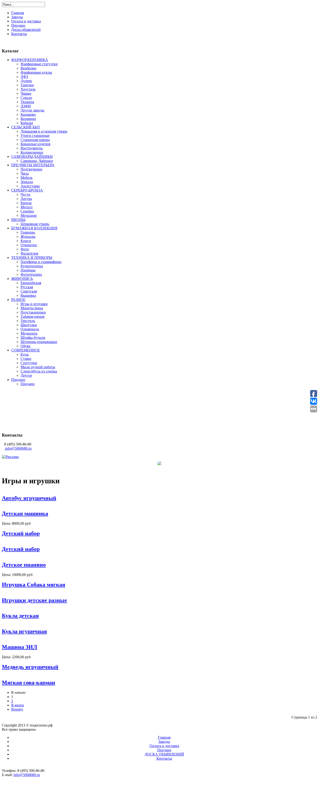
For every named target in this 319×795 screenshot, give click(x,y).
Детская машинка (25, 513)
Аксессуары (30, 186)
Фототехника (31, 274)
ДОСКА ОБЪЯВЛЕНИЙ (164, 754)
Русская (27, 287)
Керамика (28, 119)
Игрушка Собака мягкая (33, 585)
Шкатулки (29, 325)
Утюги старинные (35, 135)
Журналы (28, 236)
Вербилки (28, 68)
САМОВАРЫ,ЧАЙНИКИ (32, 157)
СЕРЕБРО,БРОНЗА (27, 190)
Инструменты (32, 148)
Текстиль (28, 321)
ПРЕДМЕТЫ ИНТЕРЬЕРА (32, 165)
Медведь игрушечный (30, 667)
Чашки (26, 93)
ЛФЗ (24, 77)
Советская (29, 291)
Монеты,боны (32, 308)
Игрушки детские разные (34, 600)
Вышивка (28, 295)
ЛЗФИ (26, 106)
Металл (26, 207)
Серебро (27, 211)
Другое (26, 375)
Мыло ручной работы (38, 367)
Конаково (28, 114)
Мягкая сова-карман (28, 682)
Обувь (25, 346)
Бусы (25, 354)
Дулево (26, 81)
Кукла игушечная (24, 631)
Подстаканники (33, 312)
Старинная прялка (35, 140)
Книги (26, 241)
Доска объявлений (26, 30)
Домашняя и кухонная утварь (44, 131)
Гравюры (28, 232)
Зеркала (27, 182)
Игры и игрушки (34, 304)
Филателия (29, 253)
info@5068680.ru (18, 448)
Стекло (26, 98)
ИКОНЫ (18, 220)
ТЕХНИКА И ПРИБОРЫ (31, 258)
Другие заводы (32, 110)
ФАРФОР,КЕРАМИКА (29, 60)
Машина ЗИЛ (19, 647)
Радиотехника (32, 266)
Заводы (17, 17)
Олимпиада (30, 329)
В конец (17, 705)
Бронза (26, 203)
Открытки (29, 245)
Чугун (25, 194)
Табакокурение (33, 316)
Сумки (26, 359)
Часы (25, 173)
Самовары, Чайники (37, 161)
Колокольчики (32, 152)
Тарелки (27, 85)
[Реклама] (10, 457)
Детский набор (21, 533)
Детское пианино (24, 565)
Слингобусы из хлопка (39, 371)
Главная (17, 13)
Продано (18, 25)
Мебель (26, 178)
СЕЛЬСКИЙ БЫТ (25, 127)
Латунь (26, 199)
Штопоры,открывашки (39, 342)
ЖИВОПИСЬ (22, 279)
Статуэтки (29, 363)
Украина (27, 102)
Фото (25, 249)
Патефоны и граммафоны (41, 262)
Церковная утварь (35, 224)
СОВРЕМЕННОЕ (25, 350)
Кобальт (27, 123)
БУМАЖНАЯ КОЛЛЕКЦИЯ (34, 228)
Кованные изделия (35, 144)
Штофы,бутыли (33, 338)
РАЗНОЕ (18, 300)
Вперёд (17, 709)
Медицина (29, 333)
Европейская (31, 283)
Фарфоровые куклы (36, 72)
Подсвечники (31, 169)
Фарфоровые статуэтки (39, 64)
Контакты (19, 34)
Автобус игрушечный (29, 498)
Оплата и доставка (26, 21)
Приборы (28, 270)
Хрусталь (28, 89)
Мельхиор (29, 215)
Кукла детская (20, 616)
